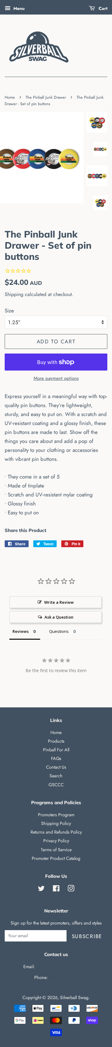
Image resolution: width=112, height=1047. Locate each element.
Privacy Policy (56, 841)
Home (10, 97)
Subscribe (87, 936)
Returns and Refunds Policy (56, 832)
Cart (102, 8)
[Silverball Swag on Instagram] (71, 889)
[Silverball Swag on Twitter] (41, 889)
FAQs (56, 758)
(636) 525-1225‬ (63, 977)
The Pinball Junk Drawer (46, 97)
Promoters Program (56, 815)
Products (56, 741)
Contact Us (56, 767)
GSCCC (56, 785)
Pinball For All (56, 750)
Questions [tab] (59, 631)
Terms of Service (56, 850)
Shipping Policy (56, 823)
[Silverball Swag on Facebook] (56, 889)
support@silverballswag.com (62, 966)
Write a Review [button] (59, 602)
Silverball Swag (74, 997)
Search (56, 776)
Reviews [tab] (20, 631)
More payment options (56, 378)
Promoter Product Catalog (56, 858)
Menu (18, 8)
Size (9, 310)
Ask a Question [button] (58, 617)
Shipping (14, 294)
